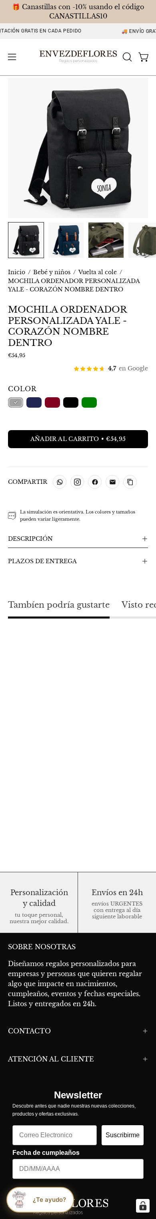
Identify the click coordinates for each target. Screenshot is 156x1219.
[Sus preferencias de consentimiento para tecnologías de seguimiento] (143, 1206)
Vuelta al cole (97, 272)
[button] (126, 57)
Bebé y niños (51, 272)
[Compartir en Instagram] (77, 482)
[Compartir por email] (112, 482)
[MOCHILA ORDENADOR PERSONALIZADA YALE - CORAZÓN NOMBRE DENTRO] (26, 240)
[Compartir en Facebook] (95, 482)
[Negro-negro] (15, 402)
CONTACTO (29, 1031)
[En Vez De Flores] (78, 57)
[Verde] (89, 402)
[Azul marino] (34, 402)
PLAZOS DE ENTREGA (42, 561)
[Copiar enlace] (130, 482)
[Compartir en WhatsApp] (59, 482)
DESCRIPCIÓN (30, 538)
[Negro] (70, 402)
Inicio (16, 272)
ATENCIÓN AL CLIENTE (51, 1059)
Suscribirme (123, 1135)
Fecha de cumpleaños (46, 1152)
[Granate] (52, 402)
